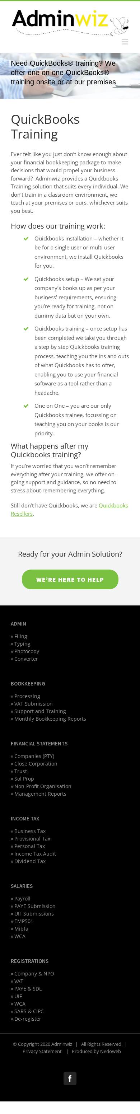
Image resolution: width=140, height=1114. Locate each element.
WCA (19, 936)
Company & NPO (34, 973)
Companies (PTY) (34, 756)
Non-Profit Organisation (42, 786)
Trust (20, 771)
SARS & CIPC (29, 1011)
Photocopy (26, 651)
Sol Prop (24, 778)
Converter (26, 658)
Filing (20, 636)
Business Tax (30, 831)
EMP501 (23, 921)
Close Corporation (35, 763)
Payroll (22, 898)
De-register (27, 1018)
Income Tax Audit (35, 853)
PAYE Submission (35, 906)
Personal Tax (29, 846)
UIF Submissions (34, 913)
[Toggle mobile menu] (125, 42)
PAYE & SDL (28, 988)
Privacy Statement (43, 1051)
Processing (27, 696)
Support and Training (40, 711)
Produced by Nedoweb (96, 1051)
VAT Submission (33, 703)
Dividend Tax (30, 861)
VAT (18, 981)
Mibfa (21, 928)
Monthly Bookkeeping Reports (50, 718)
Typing (22, 643)
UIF (18, 996)
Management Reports (40, 793)
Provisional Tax (32, 838)
